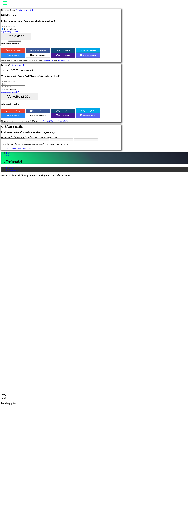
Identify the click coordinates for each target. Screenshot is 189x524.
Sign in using (14, 50)
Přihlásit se (16, 36)
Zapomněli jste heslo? (10, 31)
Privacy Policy (63, 61)
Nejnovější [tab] (10, 168)
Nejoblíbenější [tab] (12, 170)
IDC (8, 153)
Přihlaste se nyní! (17, 65)
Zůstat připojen (10, 29)
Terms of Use (48, 61)
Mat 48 (9, 155)
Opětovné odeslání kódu (11, 149)
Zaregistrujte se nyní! (24, 10)
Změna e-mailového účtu (31, 149)
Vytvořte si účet (19, 96)
